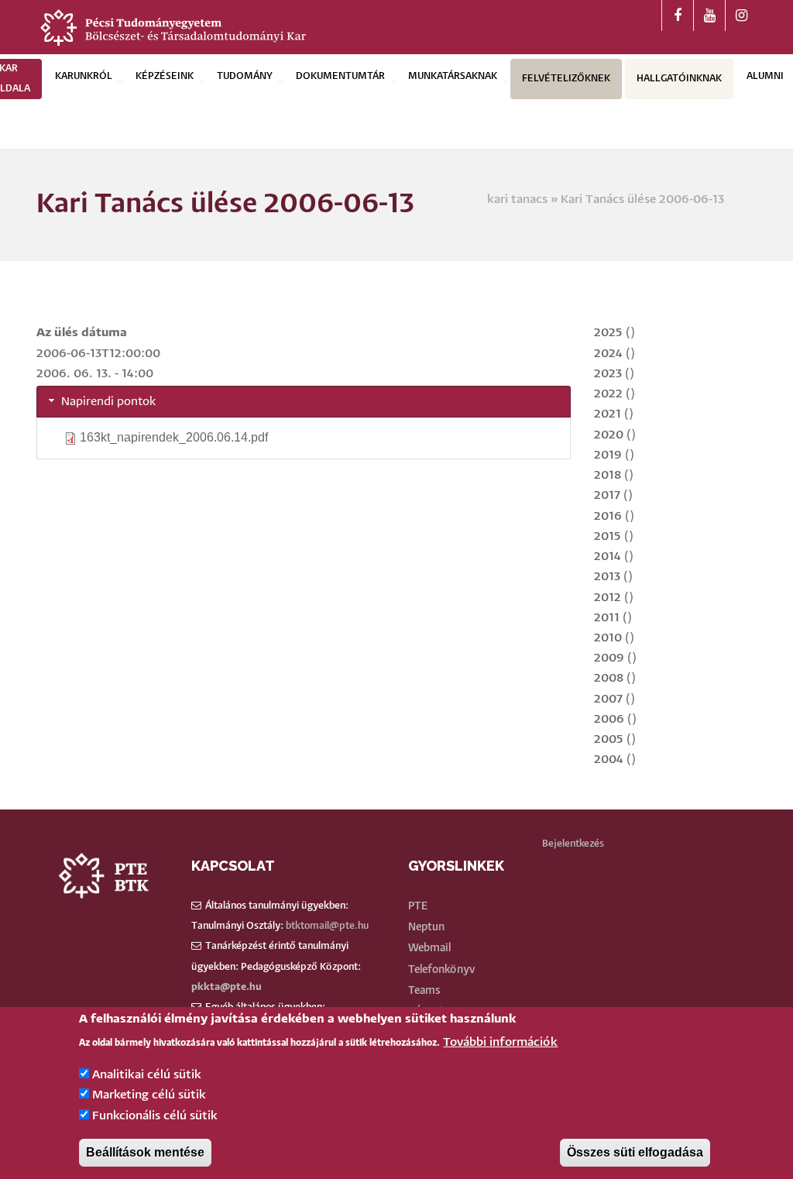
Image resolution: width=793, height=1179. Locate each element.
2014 (607, 556)
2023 (608, 374)
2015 (607, 536)
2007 (608, 699)
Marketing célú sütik (149, 1095)
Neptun (426, 927)
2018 (607, 475)
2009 (609, 658)
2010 (608, 638)
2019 (608, 455)
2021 (607, 414)
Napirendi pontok (108, 401)
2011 (607, 618)
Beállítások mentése (145, 1152)
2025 (608, 333)
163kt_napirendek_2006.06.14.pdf (174, 437)
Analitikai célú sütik (146, 1075)
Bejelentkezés (573, 844)
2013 (607, 577)
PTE (417, 906)
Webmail (429, 948)
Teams (424, 990)
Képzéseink (165, 76)
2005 (608, 739)
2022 (608, 394)
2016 (608, 516)
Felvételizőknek (566, 79)
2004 (608, 759)
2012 (607, 597)
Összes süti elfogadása (635, 1152)
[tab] (303, 402)
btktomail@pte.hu (327, 926)
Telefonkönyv (441, 969)
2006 (609, 719)
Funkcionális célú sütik (155, 1116)
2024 (608, 353)
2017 (607, 495)
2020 (608, 435)
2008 (608, 678)
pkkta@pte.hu (226, 987)
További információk (500, 1042)
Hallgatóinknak (679, 79)
